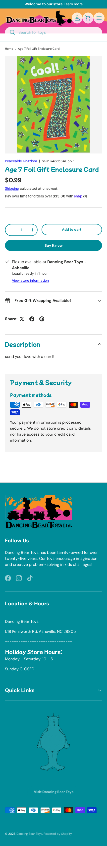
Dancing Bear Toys (29, 834)
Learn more (73, 4)
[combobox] (53, 32)
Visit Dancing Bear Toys (53, 792)
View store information (30, 280)
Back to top (53, 473)
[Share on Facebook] (32, 319)
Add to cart (71, 229)
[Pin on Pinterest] (42, 319)
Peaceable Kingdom (21, 161)
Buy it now (54, 245)
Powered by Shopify (58, 834)
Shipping (12, 188)
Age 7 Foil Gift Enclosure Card (39, 48)
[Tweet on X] (22, 319)
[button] (88, 17)
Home (9, 48)
